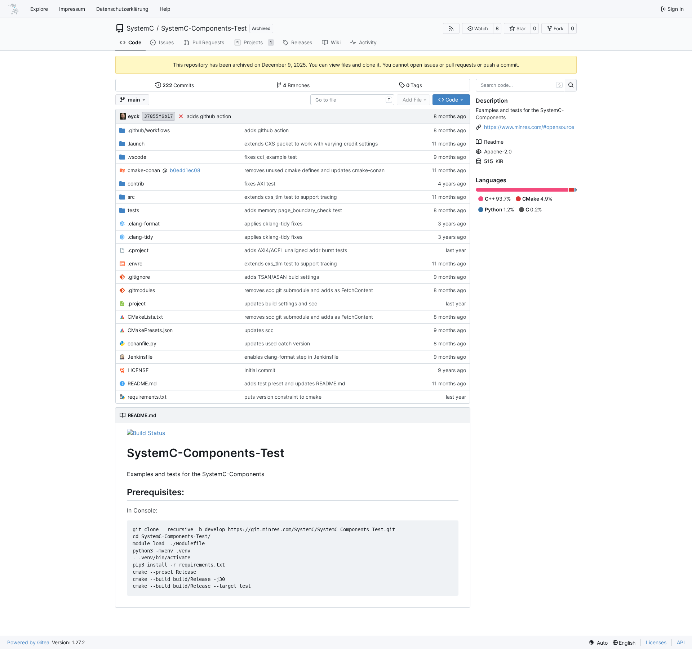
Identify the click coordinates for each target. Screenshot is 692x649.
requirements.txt (147, 397)
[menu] (598, 643)
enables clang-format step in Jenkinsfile (291, 357)
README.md (142, 383)
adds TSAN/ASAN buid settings (281, 277)
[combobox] (352, 99)
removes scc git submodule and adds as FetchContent (308, 290)
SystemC (140, 28)
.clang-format (144, 223)
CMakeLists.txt (145, 317)
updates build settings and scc (280, 303)
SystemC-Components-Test (204, 28)
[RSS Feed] (451, 28)
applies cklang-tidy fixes (273, 223)
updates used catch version (277, 343)
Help (165, 9)
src (131, 197)
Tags (414, 85)
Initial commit (259, 370)
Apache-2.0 (498, 151)
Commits (178, 85)
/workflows (149, 130)
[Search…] (571, 85)
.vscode (137, 157)
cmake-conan (144, 170)
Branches (296, 85)
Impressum (72, 9)
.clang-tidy (140, 237)
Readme (494, 142)
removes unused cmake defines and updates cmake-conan (314, 170)
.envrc (135, 263)
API (681, 642)
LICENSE (138, 370)
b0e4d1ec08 (185, 170)
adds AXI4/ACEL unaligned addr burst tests (295, 250)
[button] (477, 28)
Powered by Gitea (28, 642)
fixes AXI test (259, 183)
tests (133, 210)
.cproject (138, 250)
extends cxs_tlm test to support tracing (290, 197)
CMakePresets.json (150, 330)
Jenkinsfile (140, 357)
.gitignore (139, 277)
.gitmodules (141, 290)
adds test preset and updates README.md (294, 383)
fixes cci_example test (270, 157)
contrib (136, 183)
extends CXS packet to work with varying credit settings (311, 143)
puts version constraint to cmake (282, 397)
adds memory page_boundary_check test (293, 210)
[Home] (14, 9)
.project (137, 303)
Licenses (656, 642)
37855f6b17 (158, 116)
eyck (133, 116)
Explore (39, 9)
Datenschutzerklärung (122, 9)
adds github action (209, 116)
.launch (136, 143)
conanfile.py (142, 343)
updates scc (259, 330)
